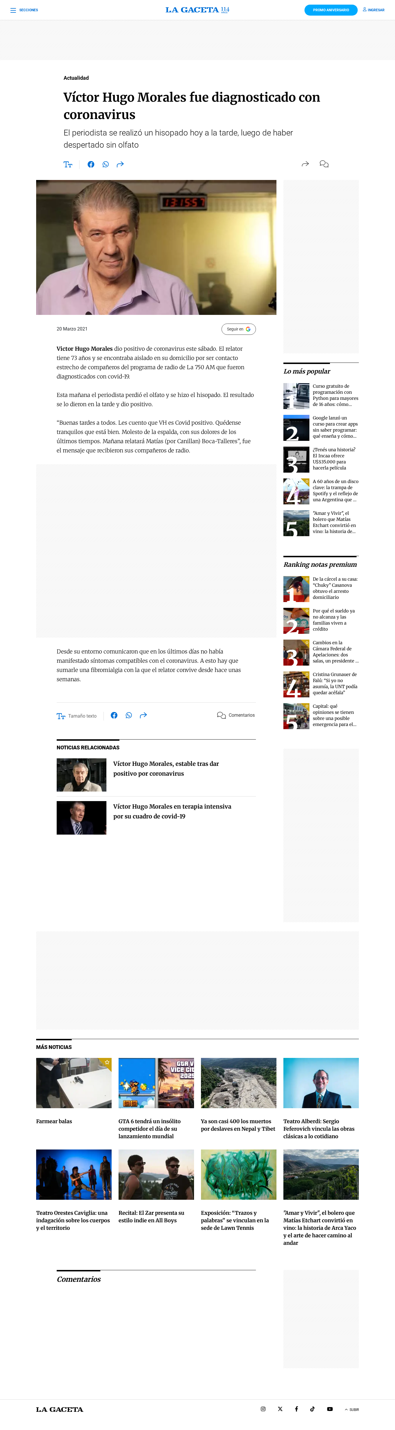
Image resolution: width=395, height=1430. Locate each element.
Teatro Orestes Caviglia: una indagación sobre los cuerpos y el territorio (73, 1220)
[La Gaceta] (197, 10)
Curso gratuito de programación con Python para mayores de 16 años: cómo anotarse (335, 398)
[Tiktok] (312, 1410)
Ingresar (376, 10)
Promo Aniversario (331, 10)
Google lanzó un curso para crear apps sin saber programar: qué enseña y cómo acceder (335, 430)
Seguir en (235, 329)
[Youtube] (330, 1410)
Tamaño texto (82, 716)
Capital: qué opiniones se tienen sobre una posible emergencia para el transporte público (333, 718)
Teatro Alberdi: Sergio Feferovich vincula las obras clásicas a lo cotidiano (319, 1129)
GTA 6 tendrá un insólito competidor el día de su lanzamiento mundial (150, 1129)
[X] (280, 1410)
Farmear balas (54, 1121)
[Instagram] (263, 1410)
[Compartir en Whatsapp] (106, 165)
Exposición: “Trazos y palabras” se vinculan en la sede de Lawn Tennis (235, 1220)
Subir (354, 1410)
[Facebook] (296, 1410)
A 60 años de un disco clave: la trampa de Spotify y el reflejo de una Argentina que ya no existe (336, 493)
